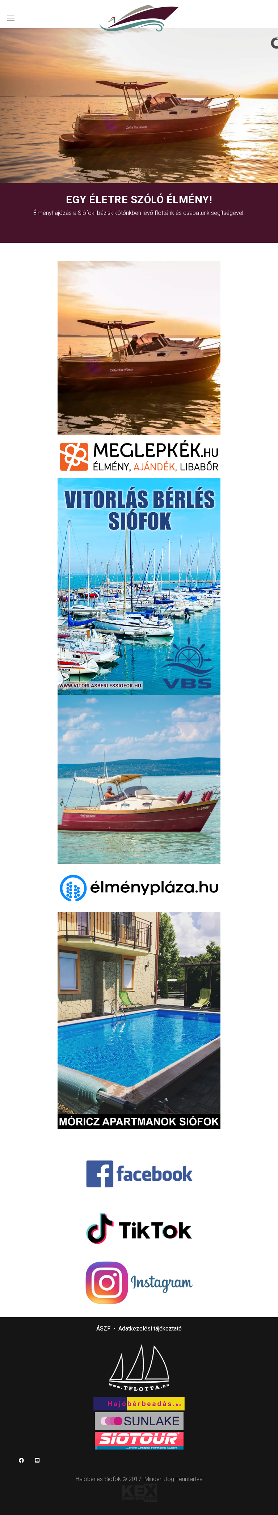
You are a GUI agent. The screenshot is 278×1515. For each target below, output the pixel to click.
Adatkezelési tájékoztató (150, 1328)
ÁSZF (103, 1328)
